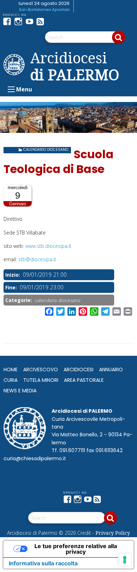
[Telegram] (53, 21)
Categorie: (19, 300)
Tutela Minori (40, 380)
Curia (11, 380)
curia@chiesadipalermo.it (35, 458)
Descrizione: (20, 210)
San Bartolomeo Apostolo (44, 9)
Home (11, 369)
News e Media (20, 390)
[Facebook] (8, 21)
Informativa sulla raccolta (43, 563)
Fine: (11, 287)
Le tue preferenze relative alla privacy (75, 548)
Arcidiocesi (78, 369)
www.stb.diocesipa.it (48, 246)
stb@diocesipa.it (37, 259)
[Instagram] (19, 21)
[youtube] (31, 21)
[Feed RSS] (42, 21)
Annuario (111, 369)
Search (118, 37)
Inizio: (13, 274)
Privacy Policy (113, 532)
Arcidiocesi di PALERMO (74, 66)
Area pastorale (84, 380)
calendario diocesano (45, 149)
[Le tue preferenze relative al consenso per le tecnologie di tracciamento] (124, 559)
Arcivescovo (40, 369)
